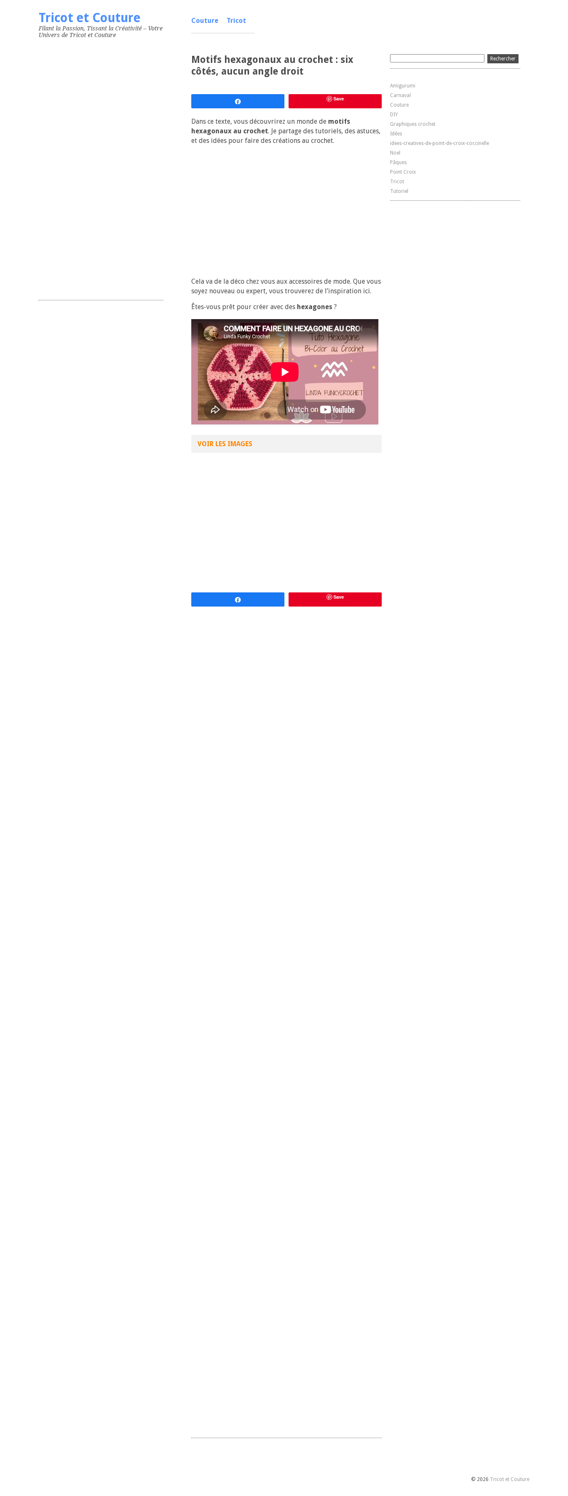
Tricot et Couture (90, 17)
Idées (396, 134)
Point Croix (403, 172)
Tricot (236, 21)
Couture (204, 21)
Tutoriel (399, 191)
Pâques (398, 162)
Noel (395, 153)
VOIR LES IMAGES (225, 444)
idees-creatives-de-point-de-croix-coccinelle (439, 143)
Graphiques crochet (412, 124)
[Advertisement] (101, 167)
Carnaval (400, 95)
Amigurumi (402, 86)
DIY (394, 114)
